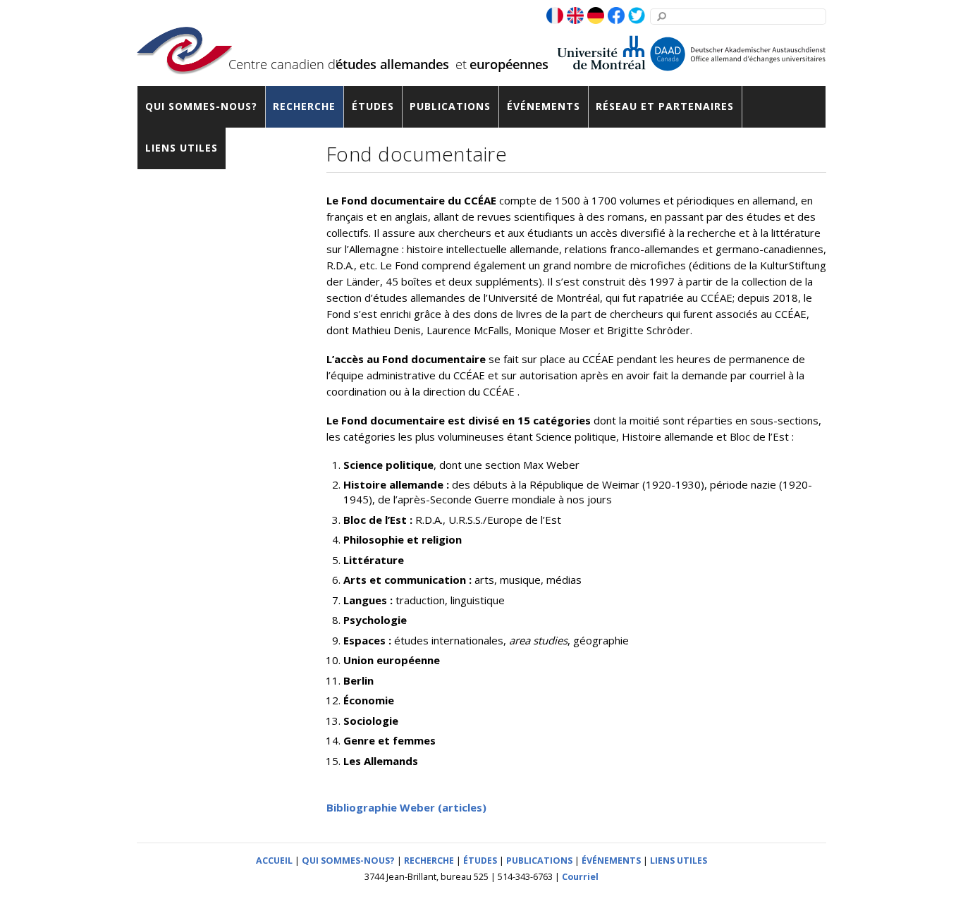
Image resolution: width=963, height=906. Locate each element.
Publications (450, 106)
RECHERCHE (429, 861)
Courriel (580, 877)
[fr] (554, 16)
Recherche (304, 106)
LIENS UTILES (678, 861)
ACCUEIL (274, 861)
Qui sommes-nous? (201, 106)
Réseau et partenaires (665, 106)
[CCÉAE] (184, 65)
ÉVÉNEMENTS (611, 861)
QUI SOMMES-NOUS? (348, 861)
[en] (575, 16)
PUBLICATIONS (539, 861)
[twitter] (636, 16)
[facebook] (616, 16)
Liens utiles (181, 147)
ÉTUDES (480, 861)
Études (373, 106)
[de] (595, 16)
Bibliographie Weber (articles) (406, 807)
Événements (543, 106)
